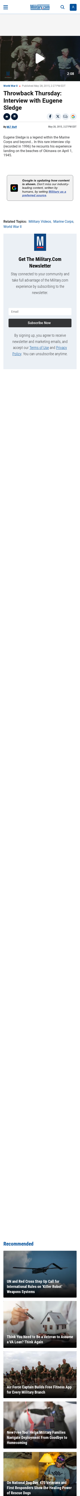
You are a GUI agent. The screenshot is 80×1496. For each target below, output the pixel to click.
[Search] (62, 7)
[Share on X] (57, 116)
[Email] (65, 116)
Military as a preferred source (44, 193)
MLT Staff (12, 126)
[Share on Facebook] (50, 116)
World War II (10, 86)
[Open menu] (5, 7)
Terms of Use (39, 347)
